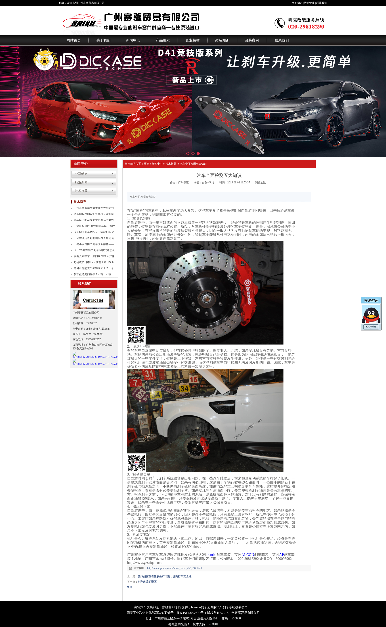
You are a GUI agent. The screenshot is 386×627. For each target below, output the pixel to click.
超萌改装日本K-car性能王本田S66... (94, 262)
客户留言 (297, 2)
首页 (146, 163)
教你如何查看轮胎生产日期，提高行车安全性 (164, 576)
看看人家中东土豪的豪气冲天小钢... (95, 256)
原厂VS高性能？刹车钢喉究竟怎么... (95, 250)
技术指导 (171, 163)
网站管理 (309, 2)
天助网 (213, 624)
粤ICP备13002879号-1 (191, 613)
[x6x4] (193, 101)
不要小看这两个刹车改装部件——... (95, 244)
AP (281, 554)
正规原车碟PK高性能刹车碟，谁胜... (95, 226)
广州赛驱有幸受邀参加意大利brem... (95, 208)
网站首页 (74, 40)
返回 (129, 587)
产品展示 (163, 40)
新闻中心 (133, 40)
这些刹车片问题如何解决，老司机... (95, 214)
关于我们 (103, 40)
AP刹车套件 (180, 607)
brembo (211, 554)
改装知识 (222, 40)
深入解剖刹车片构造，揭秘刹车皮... (95, 232)
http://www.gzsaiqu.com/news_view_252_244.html (174, 568)
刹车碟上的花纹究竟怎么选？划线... (95, 220)
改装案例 (252, 40)
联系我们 (321, 2)
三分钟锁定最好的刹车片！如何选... (95, 238)
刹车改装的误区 (147, 581)
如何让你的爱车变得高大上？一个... (95, 268)
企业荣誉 (192, 40)
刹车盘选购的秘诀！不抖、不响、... (95, 274)
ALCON (247, 554)
